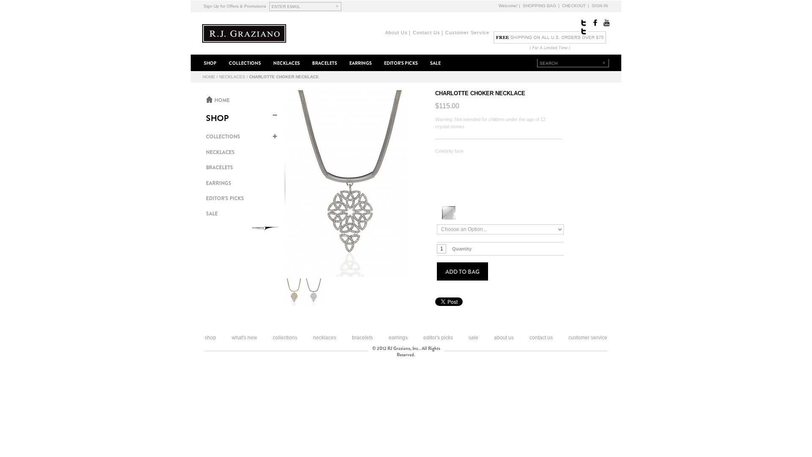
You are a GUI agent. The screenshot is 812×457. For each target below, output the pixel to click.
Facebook (594, 23)
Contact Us (426, 32)
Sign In (600, 5)
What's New (244, 338)
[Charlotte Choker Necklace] (347, 183)
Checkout (574, 5)
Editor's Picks (438, 338)
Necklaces (232, 76)
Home (209, 76)
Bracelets (362, 338)
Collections (285, 338)
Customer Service (467, 32)
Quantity (462, 248)
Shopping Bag (539, 5)
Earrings (398, 338)
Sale (473, 338)
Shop (210, 338)
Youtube (605, 23)
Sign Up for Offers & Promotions (234, 6)
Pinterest (583, 31)
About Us (396, 32)
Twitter (583, 23)
